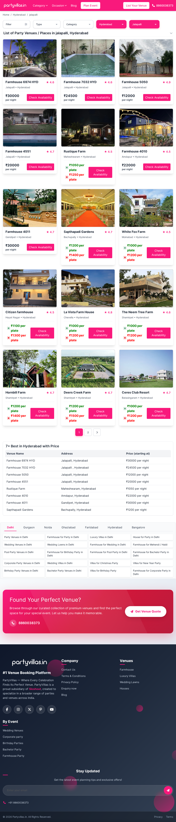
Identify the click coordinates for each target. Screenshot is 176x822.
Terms (169, 816)
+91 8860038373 (18, 802)
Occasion (58, 5)
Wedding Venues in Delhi (18, 544)
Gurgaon (29, 527)
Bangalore (138, 527)
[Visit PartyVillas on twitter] (29, 709)
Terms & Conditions (73, 676)
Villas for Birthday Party (103, 570)
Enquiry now (68, 688)
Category (39, 5)
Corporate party (13, 736)
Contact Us (68, 669)
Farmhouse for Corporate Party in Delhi (151, 572)
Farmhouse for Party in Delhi (63, 537)
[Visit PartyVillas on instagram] (18, 709)
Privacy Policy (70, 682)
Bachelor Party (12, 749)
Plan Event (90, 5)
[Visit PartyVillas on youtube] (51, 709)
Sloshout (35, 689)
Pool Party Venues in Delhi (18, 552)
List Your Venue (136, 5)
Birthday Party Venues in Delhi (21, 570)
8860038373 (164, 5)
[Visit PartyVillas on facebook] (7, 709)
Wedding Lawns (129, 682)
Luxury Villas (128, 676)
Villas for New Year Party (147, 563)
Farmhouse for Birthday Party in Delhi (65, 554)
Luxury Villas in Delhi (101, 537)
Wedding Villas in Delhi (59, 563)
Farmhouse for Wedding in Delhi (108, 544)
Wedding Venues (13, 730)
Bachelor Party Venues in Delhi (64, 570)
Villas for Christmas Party (104, 563)
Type (39, 24)
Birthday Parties (13, 743)
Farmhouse (127, 669)
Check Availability (40, 97)
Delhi (10, 527)
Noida (48, 527)
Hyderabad (19, 14)
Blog (74, 5)
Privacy (158, 816)
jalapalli (33, 14)
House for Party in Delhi (146, 537)
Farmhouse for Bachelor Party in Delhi (151, 554)
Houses (124, 688)
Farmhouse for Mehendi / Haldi (150, 544)
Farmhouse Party (13, 755)
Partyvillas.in (20, 816)
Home (6, 14)
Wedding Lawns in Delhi (60, 544)
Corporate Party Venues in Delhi (22, 563)
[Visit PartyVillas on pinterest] (40, 709)
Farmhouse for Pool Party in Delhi (108, 552)
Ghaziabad (68, 527)
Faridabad (91, 527)
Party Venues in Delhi (16, 537)
